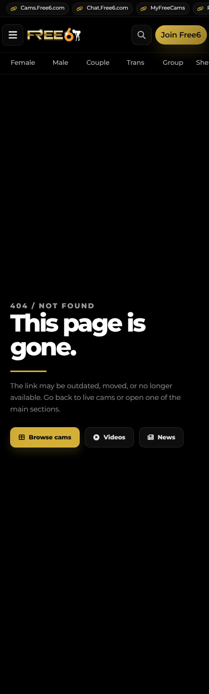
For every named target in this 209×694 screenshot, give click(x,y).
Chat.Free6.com (107, 8)
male (60, 63)
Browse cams (50, 437)
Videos (114, 437)
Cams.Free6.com (42, 8)
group (173, 63)
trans (136, 63)
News (167, 437)
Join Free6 (181, 34)
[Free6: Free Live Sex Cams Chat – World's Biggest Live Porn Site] (54, 35)
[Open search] (141, 35)
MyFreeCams (168, 8)
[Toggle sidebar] (12, 35)
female (23, 63)
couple (98, 63)
